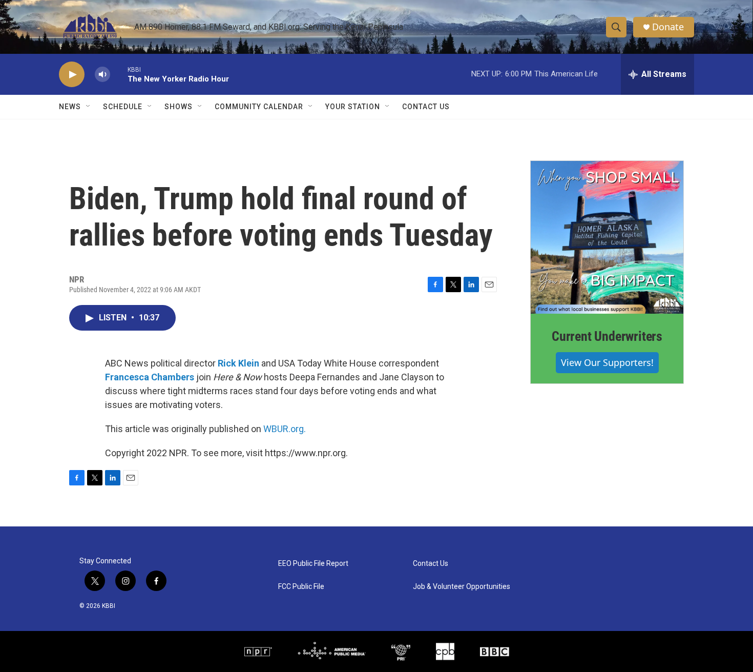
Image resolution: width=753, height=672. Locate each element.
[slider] (118, 74)
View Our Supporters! (607, 362)
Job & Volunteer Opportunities (461, 586)
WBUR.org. (284, 428)
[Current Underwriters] (607, 237)
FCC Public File (301, 586)
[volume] (102, 74)
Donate (668, 27)
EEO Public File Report (313, 563)
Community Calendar (259, 107)
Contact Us (426, 107)
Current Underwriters (607, 336)
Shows (178, 107)
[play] (72, 74)
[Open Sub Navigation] (89, 107)
